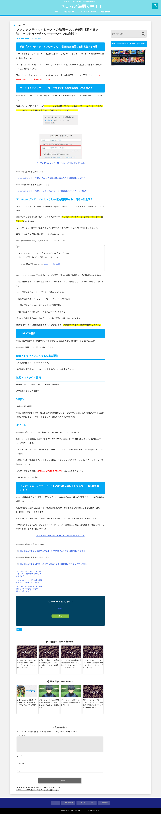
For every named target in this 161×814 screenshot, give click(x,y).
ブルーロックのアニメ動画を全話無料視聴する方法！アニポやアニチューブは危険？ (49, 704)
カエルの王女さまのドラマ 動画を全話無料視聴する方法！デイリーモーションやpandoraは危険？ (27, 664)
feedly (61, 616)
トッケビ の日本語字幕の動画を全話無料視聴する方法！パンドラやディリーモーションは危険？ (71, 664)
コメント (21, 735)
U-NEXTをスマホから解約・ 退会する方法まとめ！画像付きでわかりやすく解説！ (53, 191)
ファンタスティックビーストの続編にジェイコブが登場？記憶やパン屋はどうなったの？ (29, 589)
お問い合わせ (68, 12)
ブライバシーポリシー (87, 12)
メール (20, 763)
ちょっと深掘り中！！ (82, 6)
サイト (19, 771)
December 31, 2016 (52, 264)
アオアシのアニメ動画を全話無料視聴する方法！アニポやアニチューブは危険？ (27, 702)
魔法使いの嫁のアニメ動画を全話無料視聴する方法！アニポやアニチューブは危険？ (49, 664)
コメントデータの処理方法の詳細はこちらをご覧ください (37, 790)
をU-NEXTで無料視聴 (60, 163)
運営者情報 (105, 12)
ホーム (56, 12)
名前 (19, 756)
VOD (19, 630)
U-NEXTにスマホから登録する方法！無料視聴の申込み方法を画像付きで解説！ (51, 178)
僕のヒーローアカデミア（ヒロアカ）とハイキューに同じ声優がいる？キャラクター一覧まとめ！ (93, 704)
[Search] (143, 34)
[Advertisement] (128, 140)
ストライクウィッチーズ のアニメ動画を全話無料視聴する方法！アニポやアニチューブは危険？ (93, 664)
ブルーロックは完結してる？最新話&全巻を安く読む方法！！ (70, 702)
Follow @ (60, 608)
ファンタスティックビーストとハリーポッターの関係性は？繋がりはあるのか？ (29, 574)
